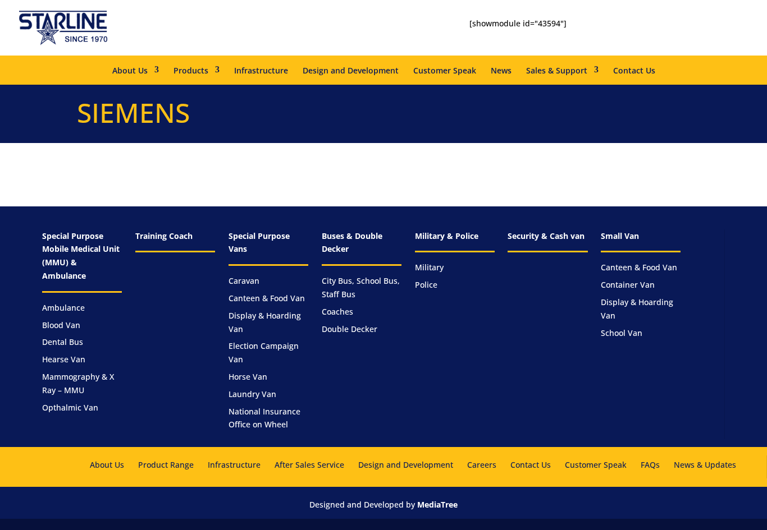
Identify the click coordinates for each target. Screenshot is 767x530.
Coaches (337, 311)
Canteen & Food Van (267, 298)
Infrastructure (261, 70)
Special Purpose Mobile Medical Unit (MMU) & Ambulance (81, 256)
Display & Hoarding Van (265, 322)
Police (426, 284)
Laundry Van (252, 394)
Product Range (166, 464)
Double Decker (349, 329)
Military (429, 267)
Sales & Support (556, 70)
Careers (481, 464)
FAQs (650, 464)
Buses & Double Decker (352, 243)
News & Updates (705, 464)
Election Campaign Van (264, 352)
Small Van (620, 236)
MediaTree (437, 504)
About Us (130, 70)
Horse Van (248, 376)
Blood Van (61, 325)
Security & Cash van (546, 236)
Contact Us (634, 70)
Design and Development (351, 70)
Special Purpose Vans (259, 243)
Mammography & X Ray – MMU (78, 383)
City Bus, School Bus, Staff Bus (361, 287)
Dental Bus (62, 342)
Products (191, 70)
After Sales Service (309, 464)
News (501, 70)
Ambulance (63, 307)
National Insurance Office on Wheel (264, 418)
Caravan (244, 280)
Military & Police (446, 236)
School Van (621, 333)
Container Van (628, 284)
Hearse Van (63, 359)
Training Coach (164, 236)
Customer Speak (444, 70)
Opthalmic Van (70, 407)
